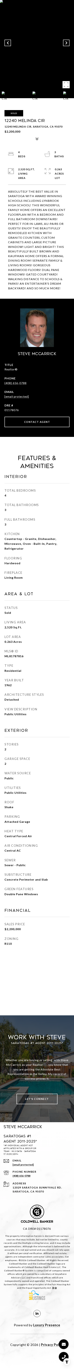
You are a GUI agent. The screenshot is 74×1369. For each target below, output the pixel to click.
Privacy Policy (52, 1345)
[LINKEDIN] (37, 1313)
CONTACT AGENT (37, 421)
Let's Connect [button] (37, 1098)
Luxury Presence (46, 1325)
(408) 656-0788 (15, 383)
